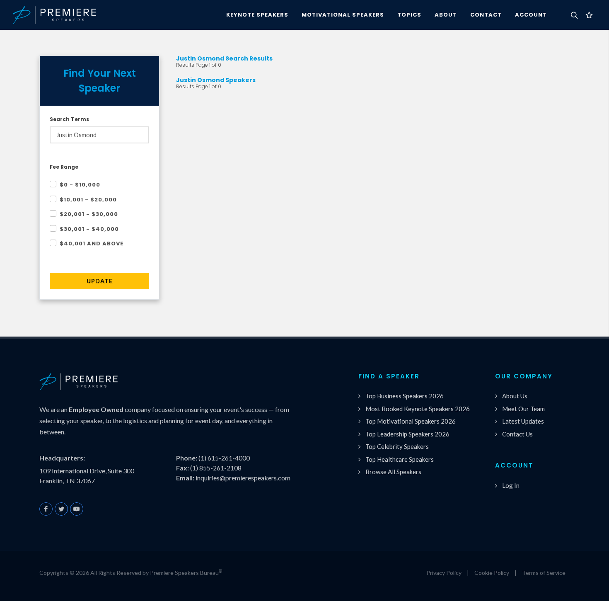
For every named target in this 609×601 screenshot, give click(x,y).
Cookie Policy (491, 572)
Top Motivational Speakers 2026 (410, 421)
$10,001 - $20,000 (88, 200)
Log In (511, 485)
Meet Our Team (523, 408)
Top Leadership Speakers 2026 (407, 434)
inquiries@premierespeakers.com (243, 478)
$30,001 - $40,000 (89, 229)
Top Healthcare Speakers (399, 459)
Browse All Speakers (393, 471)
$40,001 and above (91, 243)
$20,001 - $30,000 (89, 214)
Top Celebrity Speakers (397, 446)
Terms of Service (544, 572)
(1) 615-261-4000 (224, 458)
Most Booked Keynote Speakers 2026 (417, 408)
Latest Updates (523, 421)
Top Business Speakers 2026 (404, 396)
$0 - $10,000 (80, 185)
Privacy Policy (444, 572)
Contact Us (517, 434)
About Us (514, 396)
